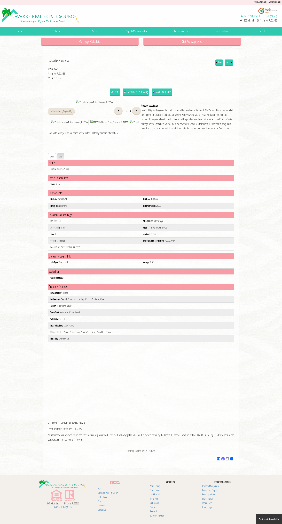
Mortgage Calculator (90, 41)
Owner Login (274, 2)
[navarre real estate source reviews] (267, 10)
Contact (261, 31)
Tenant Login (207, 502)
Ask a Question (163, 91)
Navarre (153, 507)
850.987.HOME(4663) (265, 16)
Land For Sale (155, 494)
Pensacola (153, 511)
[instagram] (118, 482)
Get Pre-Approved (192, 41)
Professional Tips (181, 31)
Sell (94, 31)
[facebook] (111, 482)
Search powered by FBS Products (141, 451)
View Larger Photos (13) (61, 111)
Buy (57, 31)
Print (116, 91)
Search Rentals (207, 498)
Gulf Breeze (154, 502)
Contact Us (102, 509)
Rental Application (209, 494)
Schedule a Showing (137, 91)
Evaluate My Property (210, 490)
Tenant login (260, 2)
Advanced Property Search (108, 492)
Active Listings (155, 485)
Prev (220, 62)
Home (19, 31)
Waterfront (154, 498)
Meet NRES (102, 505)
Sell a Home (102, 497)
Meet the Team (222, 31)
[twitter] (115, 482)
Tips (99, 501)
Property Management (135, 31)
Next (228, 62)
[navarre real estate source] (40, 15)
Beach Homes (155, 490)
